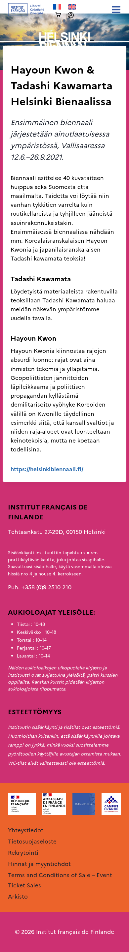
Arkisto (20, 57)
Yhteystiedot (25, 830)
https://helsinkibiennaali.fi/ (47, 469)
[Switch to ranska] (57, 7)
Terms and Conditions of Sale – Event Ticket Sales (60, 880)
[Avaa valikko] (114, 9)
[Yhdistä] (70, 15)
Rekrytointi (23, 852)
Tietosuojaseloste (32, 841)
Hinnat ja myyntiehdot (39, 864)
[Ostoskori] (58, 15)
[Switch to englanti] (71, 7)
